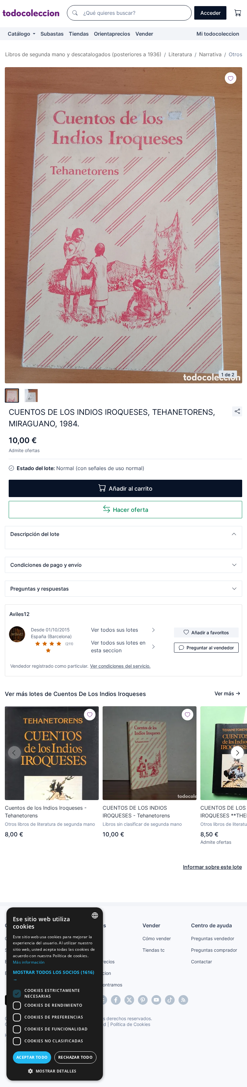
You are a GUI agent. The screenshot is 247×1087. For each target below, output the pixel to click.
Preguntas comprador (214, 950)
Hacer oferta (130, 509)
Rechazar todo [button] (75, 1057)
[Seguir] (230, 78)
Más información (29, 962)
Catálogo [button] (20, 34)
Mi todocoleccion (218, 34)
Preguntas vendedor (212, 938)
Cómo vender (156, 938)
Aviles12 (19, 614)
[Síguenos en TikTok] (170, 1000)
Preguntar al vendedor (210, 647)
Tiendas (79, 34)
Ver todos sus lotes (114, 630)
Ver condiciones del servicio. (120, 666)
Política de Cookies (130, 1024)
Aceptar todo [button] (32, 1057)
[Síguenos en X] (129, 1000)
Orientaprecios (112, 34)
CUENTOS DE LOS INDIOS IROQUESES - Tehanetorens (136, 812)
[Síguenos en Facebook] (116, 1000)
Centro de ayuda (211, 925)
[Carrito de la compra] (238, 13)
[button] (123, 534)
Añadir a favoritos (210, 632)
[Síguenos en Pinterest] (143, 1000)
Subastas (52, 34)
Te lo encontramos (103, 984)
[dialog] (54, 994)
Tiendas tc (153, 950)
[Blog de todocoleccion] (183, 1000)
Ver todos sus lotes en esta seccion (118, 646)
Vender (144, 34)
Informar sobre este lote (212, 867)
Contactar (201, 961)
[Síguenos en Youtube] (156, 1000)
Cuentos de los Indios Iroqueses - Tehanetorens (46, 812)
